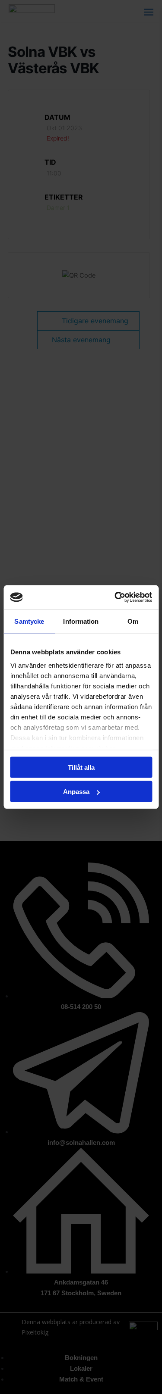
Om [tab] (132, 621)
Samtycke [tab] (29, 621)
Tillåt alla (81, 767)
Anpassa (76, 791)
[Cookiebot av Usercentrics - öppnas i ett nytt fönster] (115, 597)
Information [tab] (80, 621)
